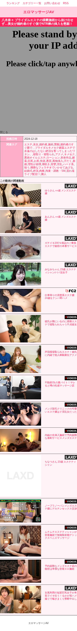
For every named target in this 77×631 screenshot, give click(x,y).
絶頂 (35, 170)
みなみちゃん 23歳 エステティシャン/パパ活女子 (60, 271)
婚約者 (43, 144)
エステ (28, 144)
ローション (53, 157)
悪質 (49, 160)
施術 (50, 144)
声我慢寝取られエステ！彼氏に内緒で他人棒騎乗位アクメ (61, 353)
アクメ (59, 154)
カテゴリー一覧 (32, 3)
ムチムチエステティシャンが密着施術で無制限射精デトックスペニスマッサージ (61, 535)
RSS (66, 3)
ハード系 (68, 164)
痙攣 (53, 164)
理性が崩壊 (34, 164)
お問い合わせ (52, 3)
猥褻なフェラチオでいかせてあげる (51, 167)
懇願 (57, 144)
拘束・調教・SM (55, 170)
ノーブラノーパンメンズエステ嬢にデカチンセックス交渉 (61, 507)
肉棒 (42, 170)
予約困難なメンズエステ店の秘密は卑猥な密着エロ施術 (61, 568)
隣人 (43, 174)
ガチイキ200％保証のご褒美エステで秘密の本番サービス (61, 244)
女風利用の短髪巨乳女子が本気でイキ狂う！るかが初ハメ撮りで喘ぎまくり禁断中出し (61, 595)
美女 (35, 144)
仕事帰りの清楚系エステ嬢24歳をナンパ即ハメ (59, 297)
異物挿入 (57, 160)
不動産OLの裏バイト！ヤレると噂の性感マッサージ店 (60, 384)
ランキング (13, 3)
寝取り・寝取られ (43, 154)
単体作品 (66, 157)
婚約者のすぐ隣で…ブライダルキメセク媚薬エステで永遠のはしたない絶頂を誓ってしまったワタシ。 (49, 149)
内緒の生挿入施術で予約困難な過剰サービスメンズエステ (61, 437)
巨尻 (30, 160)
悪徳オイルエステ (35, 157)
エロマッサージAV (38, 12)
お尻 (36, 160)
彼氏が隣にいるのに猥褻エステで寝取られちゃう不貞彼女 (61, 323)
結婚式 (28, 170)
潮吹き (46, 164)
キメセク (69, 154)
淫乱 (59, 164)
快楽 (42, 160)
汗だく (68, 160)
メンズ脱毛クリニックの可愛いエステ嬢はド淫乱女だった (61, 410)
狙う (27, 167)
